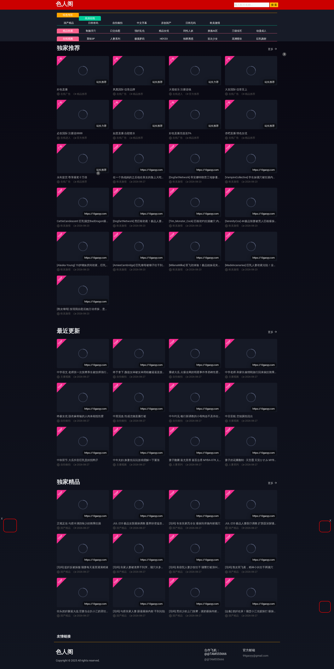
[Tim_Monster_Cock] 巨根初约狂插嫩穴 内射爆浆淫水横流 (203, 221)
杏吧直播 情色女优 (236, 133)
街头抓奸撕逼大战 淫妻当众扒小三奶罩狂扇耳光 (85, 611)
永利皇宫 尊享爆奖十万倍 (72, 177)
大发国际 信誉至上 (236, 89)
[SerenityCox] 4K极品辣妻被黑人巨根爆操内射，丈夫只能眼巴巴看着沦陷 (268, 221)
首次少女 (213, 38)
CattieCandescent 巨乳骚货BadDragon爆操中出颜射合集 (91, 221)
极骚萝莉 (140, 38)
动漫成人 (261, 30)
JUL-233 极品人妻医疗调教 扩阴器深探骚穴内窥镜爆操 (258, 523)
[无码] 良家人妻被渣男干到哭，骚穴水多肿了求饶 (142, 567)
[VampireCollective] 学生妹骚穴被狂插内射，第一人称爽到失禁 (262, 177)
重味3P (91, 38)
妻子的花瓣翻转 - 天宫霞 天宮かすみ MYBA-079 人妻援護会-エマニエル (267, 460)
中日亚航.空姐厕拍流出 (239, 416)
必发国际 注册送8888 (70, 133)
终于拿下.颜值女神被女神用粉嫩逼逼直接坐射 (140, 372)
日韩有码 (93, 22)
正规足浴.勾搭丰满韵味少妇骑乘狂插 (79, 523)
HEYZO (164, 38)
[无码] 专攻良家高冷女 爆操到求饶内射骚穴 (194, 523)
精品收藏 (68, 30)
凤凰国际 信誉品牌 (124, 89)
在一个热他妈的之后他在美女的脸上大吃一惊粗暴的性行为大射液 (152, 177)
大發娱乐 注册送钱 (180, 89)
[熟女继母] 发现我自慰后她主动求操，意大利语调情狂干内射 (93, 309)
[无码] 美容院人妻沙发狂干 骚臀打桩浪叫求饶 (196, 567)
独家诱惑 (188, 38)
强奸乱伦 (140, 30)
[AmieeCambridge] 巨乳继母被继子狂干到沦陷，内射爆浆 (147, 265)
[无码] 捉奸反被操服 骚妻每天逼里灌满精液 (82, 567)
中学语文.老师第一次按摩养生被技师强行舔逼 (84, 372)
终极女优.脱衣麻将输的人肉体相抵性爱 (80, 416)
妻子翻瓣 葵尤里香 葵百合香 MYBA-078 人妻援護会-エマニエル (206, 460)
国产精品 (69, 22)
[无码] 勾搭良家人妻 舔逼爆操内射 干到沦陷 (139, 611)
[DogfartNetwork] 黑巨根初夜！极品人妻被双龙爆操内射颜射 (149, 221)
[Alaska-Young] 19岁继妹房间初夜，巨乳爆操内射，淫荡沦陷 (93, 265)
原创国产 (166, 22)
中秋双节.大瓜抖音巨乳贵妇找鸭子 (77, 460)
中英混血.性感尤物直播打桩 (129, 416)
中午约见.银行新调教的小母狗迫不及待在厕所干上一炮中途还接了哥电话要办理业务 (219, 416)
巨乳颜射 (261, 38)
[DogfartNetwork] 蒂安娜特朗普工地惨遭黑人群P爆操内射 (203, 177)
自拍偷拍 (117, 22)
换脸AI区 (213, 30)
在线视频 (68, 38)
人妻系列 (115, 38)
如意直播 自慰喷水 (124, 133)
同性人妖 (188, 30)
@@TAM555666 (214, 659)
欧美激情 (215, 22)
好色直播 (62, 89)
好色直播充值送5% (180, 133)
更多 (270, 49)
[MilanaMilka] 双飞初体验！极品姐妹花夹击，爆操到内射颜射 (205, 265)
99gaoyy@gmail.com (255, 655)
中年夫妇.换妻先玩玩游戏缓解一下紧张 (136, 460)
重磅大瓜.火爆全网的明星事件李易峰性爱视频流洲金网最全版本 (207, 372)
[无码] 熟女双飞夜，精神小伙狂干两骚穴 (249, 567)
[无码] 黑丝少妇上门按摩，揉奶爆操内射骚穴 (195, 611)
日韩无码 (191, 22)
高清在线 (90, 18)
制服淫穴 (91, 30)
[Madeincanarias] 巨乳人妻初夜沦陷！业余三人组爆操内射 (260, 265)
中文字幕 (142, 22)
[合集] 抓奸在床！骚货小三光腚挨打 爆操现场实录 (255, 611)
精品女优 (164, 30)
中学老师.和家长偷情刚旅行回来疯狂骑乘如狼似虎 (255, 372)
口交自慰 (115, 30)
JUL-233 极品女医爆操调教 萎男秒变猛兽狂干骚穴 (143, 523)
